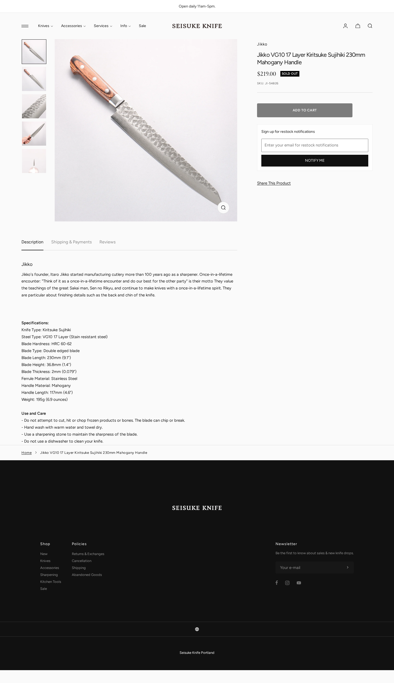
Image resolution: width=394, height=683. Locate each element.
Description (32, 241)
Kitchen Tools (50, 582)
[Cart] (357, 26)
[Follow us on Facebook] (277, 583)
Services (101, 26)
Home (26, 453)
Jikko (262, 44)
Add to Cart (305, 110)
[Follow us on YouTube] (299, 583)
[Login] (345, 26)
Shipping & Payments (71, 241)
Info (123, 26)
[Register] (347, 567)
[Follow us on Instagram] (287, 583)
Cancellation (81, 561)
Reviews (107, 241)
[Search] (370, 26)
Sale (142, 26)
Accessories (71, 26)
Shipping (79, 568)
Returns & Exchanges (88, 554)
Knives (43, 26)
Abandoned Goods (87, 575)
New (43, 554)
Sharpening (49, 575)
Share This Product (274, 183)
